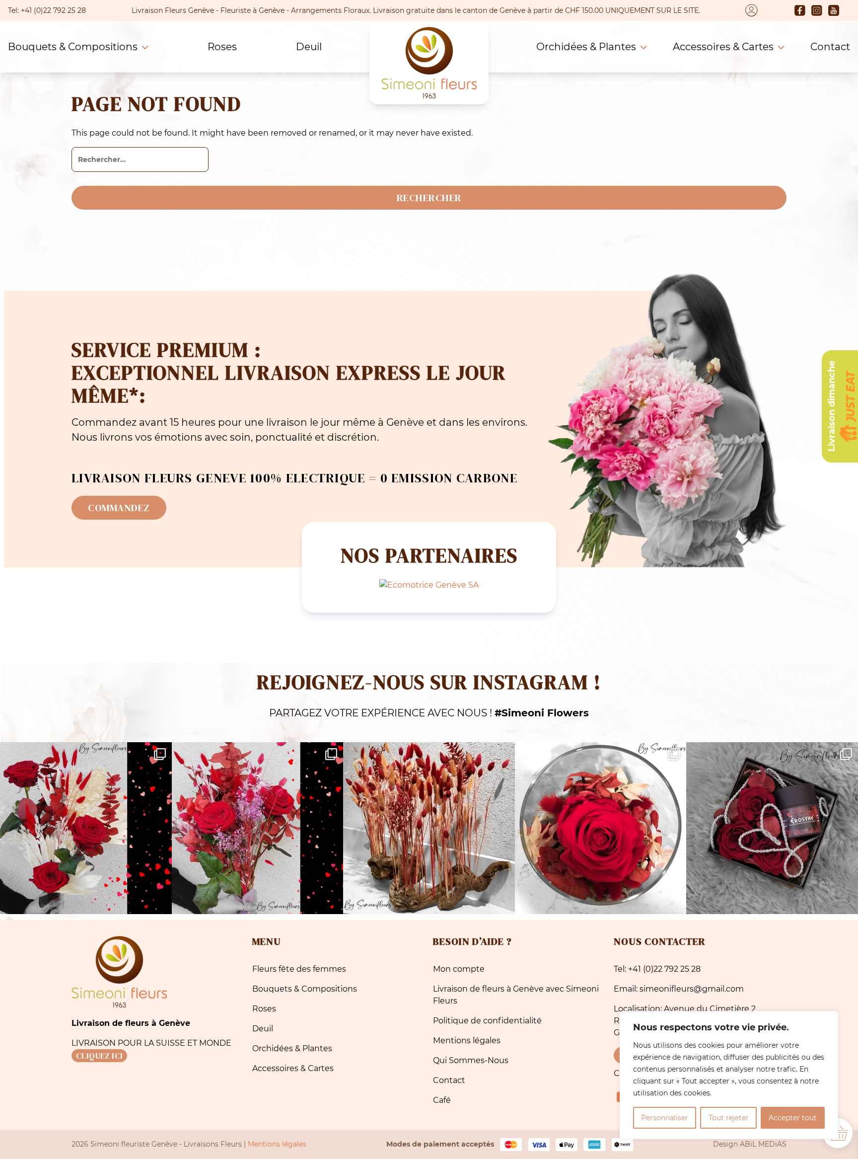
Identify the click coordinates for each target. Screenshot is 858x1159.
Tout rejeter (729, 1117)
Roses (222, 47)
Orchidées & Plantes (586, 47)
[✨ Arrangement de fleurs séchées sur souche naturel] (429, 828)
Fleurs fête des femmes (299, 969)
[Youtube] (833, 10)
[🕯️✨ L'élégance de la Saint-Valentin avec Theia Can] (772, 828)
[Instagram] (816, 10)
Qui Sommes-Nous (470, 1060)
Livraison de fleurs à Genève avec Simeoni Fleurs (516, 994)
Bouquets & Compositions (73, 47)
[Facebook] (799, 10)
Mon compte (459, 969)
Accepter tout (793, 1117)
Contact (830, 47)
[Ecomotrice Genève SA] (429, 584)
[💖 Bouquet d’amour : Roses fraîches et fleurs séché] (86, 828)
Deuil (309, 47)
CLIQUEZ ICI (99, 1055)
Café (442, 1100)
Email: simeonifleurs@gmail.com (679, 989)
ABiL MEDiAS (763, 1144)
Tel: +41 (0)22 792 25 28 (657, 969)
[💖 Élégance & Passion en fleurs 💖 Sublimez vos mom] (258, 828)
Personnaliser (664, 1117)
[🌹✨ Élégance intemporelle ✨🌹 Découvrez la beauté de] (601, 828)
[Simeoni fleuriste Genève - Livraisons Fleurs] (429, 62)
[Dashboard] (751, 10)
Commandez (119, 508)
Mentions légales (466, 1040)
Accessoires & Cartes (723, 47)
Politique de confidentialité (487, 1020)
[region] (729, 1075)
